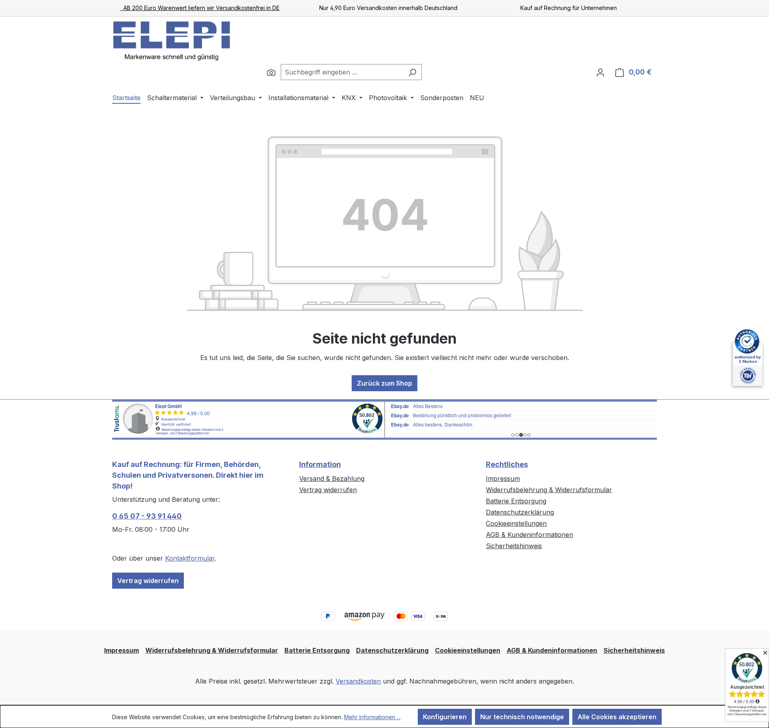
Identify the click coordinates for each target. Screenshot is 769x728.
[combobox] (342, 72)
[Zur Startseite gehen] (172, 40)
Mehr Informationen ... (372, 717)
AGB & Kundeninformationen (529, 535)
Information (320, 464)
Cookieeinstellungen (516, 523)
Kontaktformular (190, 558)
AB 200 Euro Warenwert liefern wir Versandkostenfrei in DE (200, 7)
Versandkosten (358, 681)
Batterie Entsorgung (516, 501)
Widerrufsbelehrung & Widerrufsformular (549, 490)
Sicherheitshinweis (514, 546)
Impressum (503, 479)
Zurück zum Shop (384, 383)
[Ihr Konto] (600, 72)
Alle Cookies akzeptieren (617, 717)
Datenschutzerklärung (520, 512)
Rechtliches (507, 464)
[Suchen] (271, 72)
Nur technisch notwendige (522, 717)
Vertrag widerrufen (148, 581)
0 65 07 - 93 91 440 (147, 516)
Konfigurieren (445, 717)
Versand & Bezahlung (331, 479)
